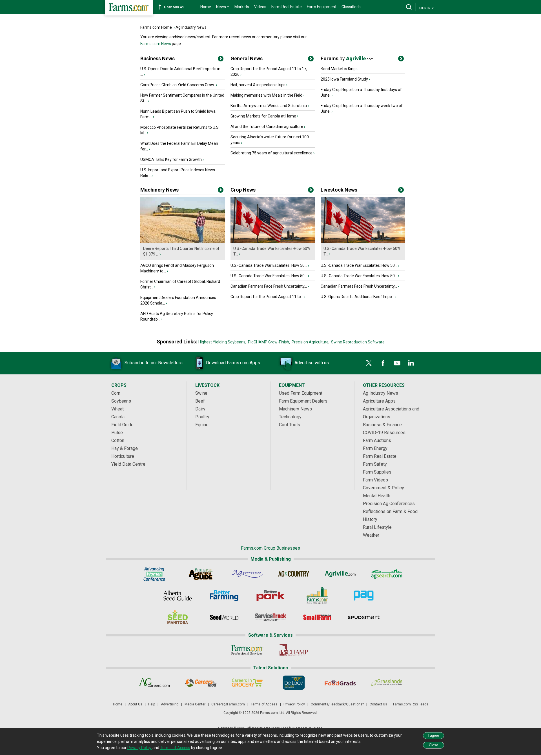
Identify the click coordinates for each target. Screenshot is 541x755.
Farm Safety (375, 464)
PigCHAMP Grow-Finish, (269, 342)
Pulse (117, 432)
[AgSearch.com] (386, 573)
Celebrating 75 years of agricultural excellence (271, 153)
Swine (201, 393)
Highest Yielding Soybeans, (222, 342)
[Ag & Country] (293, 573)
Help (151, 704)
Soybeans (121, 401)
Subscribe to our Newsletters (154, 362)
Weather (371, 535)
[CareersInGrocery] (247, 682)
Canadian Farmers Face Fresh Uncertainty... (268, 286)
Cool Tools (289, 424)
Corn (115, 393)
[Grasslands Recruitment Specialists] (386, 682)
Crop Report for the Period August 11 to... (266, 296)
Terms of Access (264, 704)
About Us (135, 704)
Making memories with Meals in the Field (266, 95)
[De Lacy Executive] (293, 682)
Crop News (243, 190)
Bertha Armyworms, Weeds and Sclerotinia (268, 105)
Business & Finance (382, 424)
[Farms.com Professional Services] (247, 649)
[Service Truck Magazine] (270, 617)
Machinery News (159, 190)
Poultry (202, 416)
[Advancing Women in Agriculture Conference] (154, 573)
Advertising (170, 704)
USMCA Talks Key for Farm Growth (171, 159)
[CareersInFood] (200, 682)
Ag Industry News (191, 27)
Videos (260, 7)
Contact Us (378, 704)
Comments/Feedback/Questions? (337, 704)
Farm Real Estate (286, 7)
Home (205, 7)
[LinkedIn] (411, 363)
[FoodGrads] (340, 682)
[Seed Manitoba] (177, 617)
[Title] (220, 59)
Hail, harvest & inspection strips (257, 85)
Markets (241, 7)
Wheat (117, 409)
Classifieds (351, 7)
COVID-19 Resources (384, 432)
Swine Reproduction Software (358, 342)
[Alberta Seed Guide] (177, 595)
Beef (200, 401)
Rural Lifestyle (377, 527)
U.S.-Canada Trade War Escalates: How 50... (268, 265)
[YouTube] (397, 363)
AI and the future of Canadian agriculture (266, 126)
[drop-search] (409, 7)
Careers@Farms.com (228, 704)
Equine (202, 424)
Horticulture (122, 456)
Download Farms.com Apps (233, 362)
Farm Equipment (321, 7)
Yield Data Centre (128, 464)
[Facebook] (383, 363)
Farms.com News (155, 43)
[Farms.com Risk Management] (317, 595)
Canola (118, 416)
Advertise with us (311, 362)
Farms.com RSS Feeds (410, 704)
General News (246, 58)
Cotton (117, 440)
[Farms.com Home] (129, 7)
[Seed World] (224, 617)
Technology (290, 416)
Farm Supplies (377, 472)
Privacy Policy (294, 704)
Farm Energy (375, 448)
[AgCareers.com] (154, 682)
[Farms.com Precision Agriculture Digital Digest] (363, 595)
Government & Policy (383, 487)
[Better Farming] (224, 595)
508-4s (174, 7)
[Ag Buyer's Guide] (200, 573)
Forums (347, 58)
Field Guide (122, 424)
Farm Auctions (377, 440)
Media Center (195, 704)
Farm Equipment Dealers (303, 401)
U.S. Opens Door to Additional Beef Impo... (357, 296)
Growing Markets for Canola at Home (263, 116)
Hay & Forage (124, 448)
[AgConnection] (247, 573)
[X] (368, 363)
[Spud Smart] (363, 617)
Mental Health (376, 495)
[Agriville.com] (340, 573)
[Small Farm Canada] (317, 617)
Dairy (200, 409)
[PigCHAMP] (293, 649)
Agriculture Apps (379, 401)
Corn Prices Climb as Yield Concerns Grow (177, 85)
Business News (157, 58)
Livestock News (339, 190)
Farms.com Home (156, 27)
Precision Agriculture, (310, 342)
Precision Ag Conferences (389, 503)
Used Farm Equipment (300, 393)
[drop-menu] (395, 7)
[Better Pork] (270, 595)
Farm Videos (375, 480)
